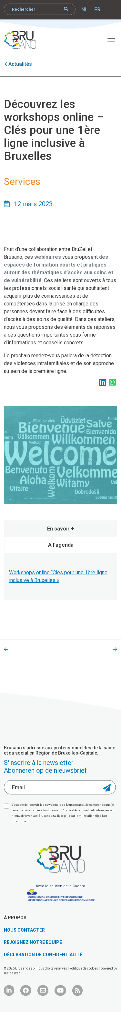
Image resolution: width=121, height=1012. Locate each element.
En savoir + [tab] (60, 529)
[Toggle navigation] (108, 37)
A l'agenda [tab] (61, 545)
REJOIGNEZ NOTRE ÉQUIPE (33, 942)
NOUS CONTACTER (24, 930)
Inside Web (12, 973)
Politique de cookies (84, 968)
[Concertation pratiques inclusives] (6, 650)
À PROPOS (15, 917)
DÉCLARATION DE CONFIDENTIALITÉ (43, 954)
